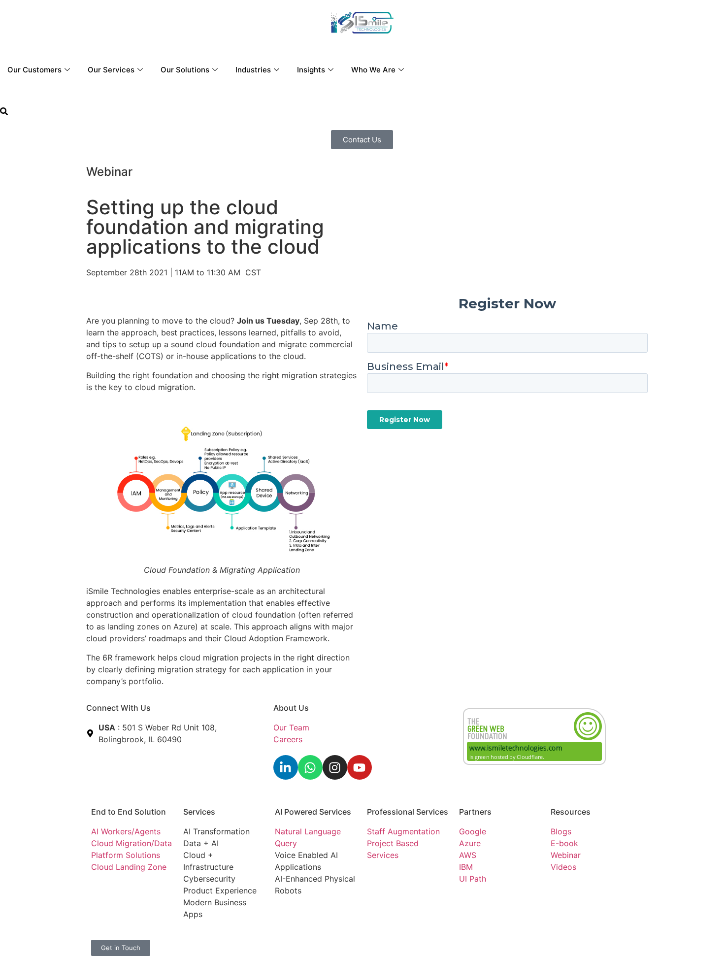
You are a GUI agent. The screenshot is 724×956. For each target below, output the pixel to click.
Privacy (288, 936)
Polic (312, 936)
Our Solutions (185, 69)
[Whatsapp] (310, 767)
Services (199, 812)
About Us (291, 708)
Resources (571, 812)
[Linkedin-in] (285, 767)
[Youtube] (359, 767)
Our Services (111, 69)
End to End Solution (128, 812)
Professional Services (407, 812)
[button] (4, 112)
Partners (475, 812)
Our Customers (34, 69)
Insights (311, 69)
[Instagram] (335, 767)
